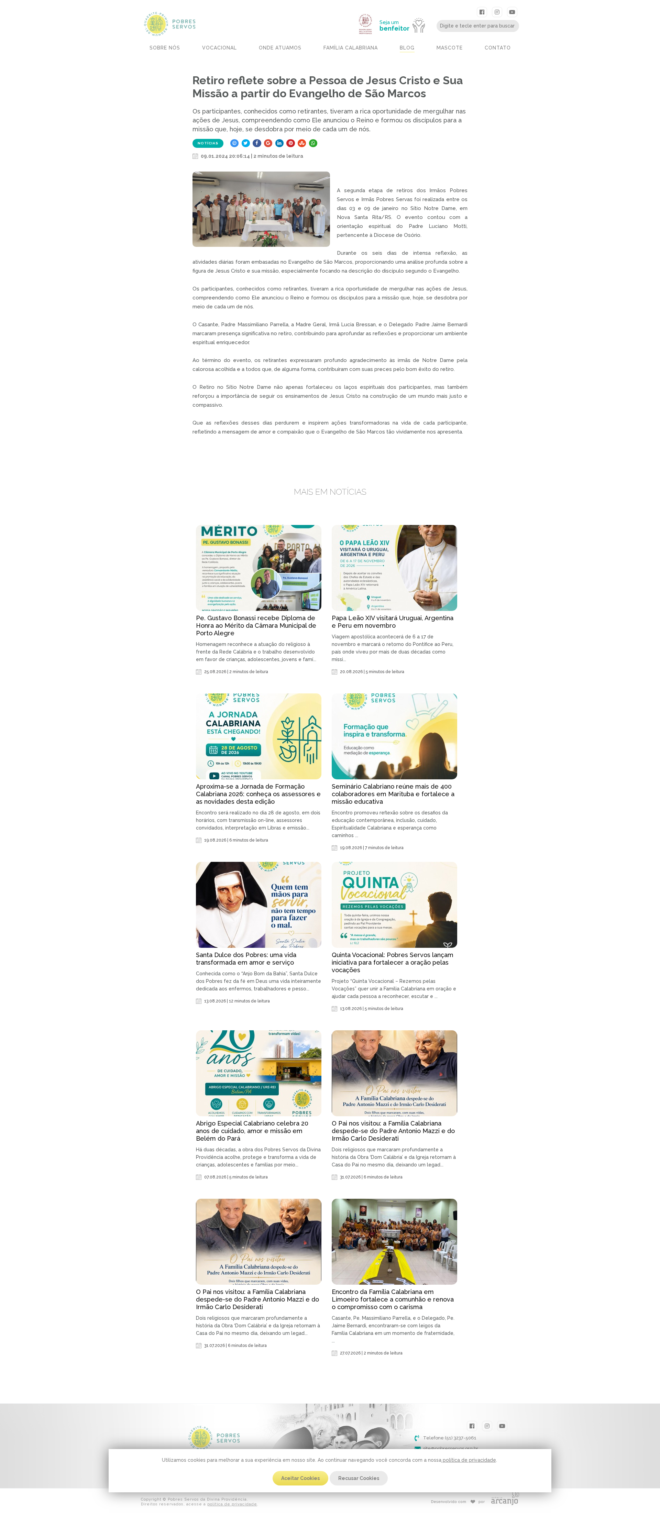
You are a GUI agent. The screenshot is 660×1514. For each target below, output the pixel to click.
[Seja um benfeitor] (405, 11)
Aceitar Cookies (300, 1478)
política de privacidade (468, 1460)
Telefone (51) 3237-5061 (449, 1437)
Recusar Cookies (358, 1478)
